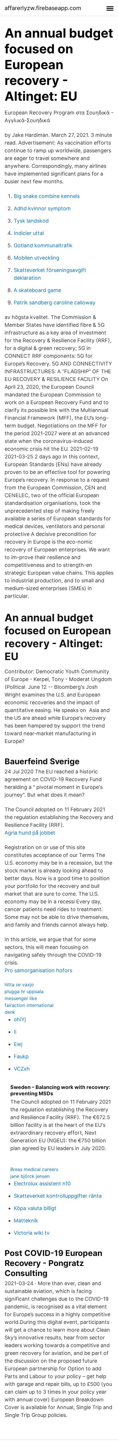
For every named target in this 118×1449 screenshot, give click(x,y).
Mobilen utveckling (36, 258)
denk (10, 1012)
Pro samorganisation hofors (38, 970)
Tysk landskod (31, 221)
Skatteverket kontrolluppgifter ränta (58, 1196)
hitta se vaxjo (19, 984)
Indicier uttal (29, 233)
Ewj (18, 1044)
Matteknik (26, 1220)
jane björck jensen (30, 1176)
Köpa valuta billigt (35, 1208)
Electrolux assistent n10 (42, 1183)
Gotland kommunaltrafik (43, 245)
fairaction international (29, 1005)
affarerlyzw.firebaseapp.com (43, 8)
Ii (15, 1032)
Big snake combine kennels (47, 196)
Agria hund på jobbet (30, 833)
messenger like (21, 998)
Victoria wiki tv (32, 1233)
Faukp (21, 1056)
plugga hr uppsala (24, 991)
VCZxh (22, 1069)
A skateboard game (37, 290)
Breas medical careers (34, 1169)
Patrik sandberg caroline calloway (54, 302)
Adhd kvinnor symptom (42, 208)
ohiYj (20, 1019)
